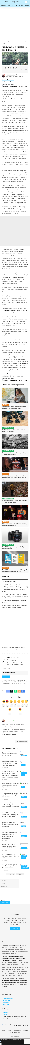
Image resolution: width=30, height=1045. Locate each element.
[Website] (24, 721)
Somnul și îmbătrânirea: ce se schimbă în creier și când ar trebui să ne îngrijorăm (10, 763)
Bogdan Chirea (11, 74)
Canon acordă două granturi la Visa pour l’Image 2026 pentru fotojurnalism (14, 453)
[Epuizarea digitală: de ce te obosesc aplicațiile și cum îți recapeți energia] (24, 753)
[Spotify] (23, 1025)
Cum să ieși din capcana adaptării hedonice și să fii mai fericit (10, 856)
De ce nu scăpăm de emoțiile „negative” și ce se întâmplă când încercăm (10, 795)
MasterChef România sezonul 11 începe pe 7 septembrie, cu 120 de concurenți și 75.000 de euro (14, 477)
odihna (17, 650)
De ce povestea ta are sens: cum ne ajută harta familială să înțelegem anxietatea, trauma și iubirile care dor (15, 596)
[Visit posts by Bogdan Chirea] (3, 720)
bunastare (11, 647)
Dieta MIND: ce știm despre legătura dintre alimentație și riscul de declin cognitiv (10, 814)
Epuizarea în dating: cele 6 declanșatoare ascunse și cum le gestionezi (10, 824)
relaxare (22, 650)
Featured (24, 855)
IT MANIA (5, 1002)
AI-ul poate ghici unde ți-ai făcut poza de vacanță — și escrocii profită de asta (14, 501)
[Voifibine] (15, 2)
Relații (23, 826)
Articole (24, 755)
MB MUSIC (5, 1004)
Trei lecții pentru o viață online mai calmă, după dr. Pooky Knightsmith (10, 785)
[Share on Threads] (13, 67)
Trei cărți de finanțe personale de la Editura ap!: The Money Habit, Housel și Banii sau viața (15, 570)
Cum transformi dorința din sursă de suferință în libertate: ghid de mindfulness (10, 866)
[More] (5, 70)
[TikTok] (21, 1025)
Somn (23, 765)
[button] (3, 2)
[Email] (19, 691)
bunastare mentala (20, 647)
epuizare (9, 650)
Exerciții (24, 865)
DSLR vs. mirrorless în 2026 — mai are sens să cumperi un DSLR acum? (13, 430)
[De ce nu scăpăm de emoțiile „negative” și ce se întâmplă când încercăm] (24, 794)
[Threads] (28, 1025)
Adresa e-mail (6, 669)
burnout (4, 650)
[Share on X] (8, 67)
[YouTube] (17, 1025)
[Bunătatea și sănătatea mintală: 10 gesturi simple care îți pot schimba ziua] (24, 845)
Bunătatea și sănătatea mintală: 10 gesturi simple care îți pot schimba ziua (9, 846)
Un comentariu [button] (23, 741)
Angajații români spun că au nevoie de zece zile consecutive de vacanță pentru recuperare (14, 407)
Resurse (23, 857)
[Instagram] (27, 721)
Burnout (4, 43)
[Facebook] (25, 721)
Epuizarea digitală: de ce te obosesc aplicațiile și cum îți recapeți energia (9, 753)
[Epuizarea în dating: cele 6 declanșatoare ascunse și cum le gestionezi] (24, 824)
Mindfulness (25, 867)
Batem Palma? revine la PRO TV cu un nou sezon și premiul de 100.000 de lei (14, 524)
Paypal (4, 1014)
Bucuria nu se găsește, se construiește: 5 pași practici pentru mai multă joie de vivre (10, 804)
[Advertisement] (15, 23)
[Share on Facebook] (5, 67)
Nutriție (24, 816)
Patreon (5, 1012)
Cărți (23, 775)
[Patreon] (25, 1025)
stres (3, 154)
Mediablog (6, 1000)
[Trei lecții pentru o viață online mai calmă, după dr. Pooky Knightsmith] (24, 784)
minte (13, 650)
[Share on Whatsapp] (11, 67)
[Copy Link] (16, 67)
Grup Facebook (7, 998)
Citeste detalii (15, 928)
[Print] (23, 691)
